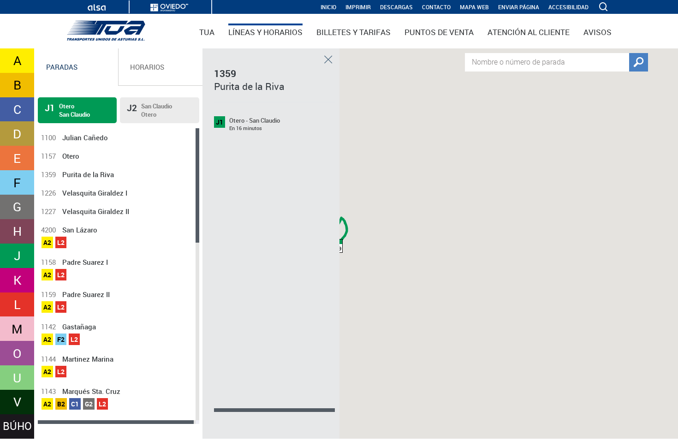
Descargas (396, 7)
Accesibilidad (568, 7)
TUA (206, 32)
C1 (75, 403)
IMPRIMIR (358, 7)
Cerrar (328, 59)
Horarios (147, 67)
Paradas (61, 67)
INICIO (328, 7)
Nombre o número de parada (518, 61)
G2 (89, 403)
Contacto (436, 7)
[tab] (76, 67)
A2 (47, 242)
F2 (61, 339)
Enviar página (518, 7)
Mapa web (474, 7)
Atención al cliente (529, 32)
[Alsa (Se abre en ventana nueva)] (97, 7)
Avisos (597, 32)
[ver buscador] (604, 7)
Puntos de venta (439, 32)
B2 (61, 403)
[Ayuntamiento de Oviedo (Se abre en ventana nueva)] (169, 8)
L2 (61, 242)
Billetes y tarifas (353, 32)
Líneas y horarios (265, 32)
